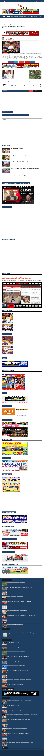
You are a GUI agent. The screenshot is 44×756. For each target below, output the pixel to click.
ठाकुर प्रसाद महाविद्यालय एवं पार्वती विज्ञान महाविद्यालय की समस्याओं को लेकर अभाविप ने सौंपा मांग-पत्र (21, 592)
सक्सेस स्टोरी (21, 16)
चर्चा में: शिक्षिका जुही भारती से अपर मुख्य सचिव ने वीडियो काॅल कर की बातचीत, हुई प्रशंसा (20, 742)
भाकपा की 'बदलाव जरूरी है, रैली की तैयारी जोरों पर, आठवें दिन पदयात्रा (21, 161)
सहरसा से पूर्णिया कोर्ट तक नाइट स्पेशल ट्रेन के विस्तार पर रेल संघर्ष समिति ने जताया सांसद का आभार (21, 615)
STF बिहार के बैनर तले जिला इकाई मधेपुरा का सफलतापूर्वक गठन (16, 647)
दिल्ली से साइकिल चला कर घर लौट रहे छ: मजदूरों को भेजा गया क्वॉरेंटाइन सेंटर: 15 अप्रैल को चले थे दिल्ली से (22, 714)
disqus (35, 90)
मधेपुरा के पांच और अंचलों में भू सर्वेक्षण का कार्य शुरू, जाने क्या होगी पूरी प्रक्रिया (18, 719)
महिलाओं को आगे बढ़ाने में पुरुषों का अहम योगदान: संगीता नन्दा (21, 81)
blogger (31, 90)
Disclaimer (11, 753)
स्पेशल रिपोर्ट (16, 16)
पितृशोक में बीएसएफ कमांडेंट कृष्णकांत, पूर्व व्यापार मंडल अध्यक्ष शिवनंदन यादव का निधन (19, 587)
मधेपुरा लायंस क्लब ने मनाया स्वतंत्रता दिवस (17, 148)
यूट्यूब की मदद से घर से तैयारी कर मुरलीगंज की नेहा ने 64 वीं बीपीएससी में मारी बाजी (19, 700)
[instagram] (41, 1)
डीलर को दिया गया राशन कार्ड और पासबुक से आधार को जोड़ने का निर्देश (17, 728)
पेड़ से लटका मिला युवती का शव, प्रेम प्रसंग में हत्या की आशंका (34, 81)
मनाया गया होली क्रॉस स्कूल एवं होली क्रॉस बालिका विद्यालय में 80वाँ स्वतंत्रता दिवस (19, 601)
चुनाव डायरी (4, 19)
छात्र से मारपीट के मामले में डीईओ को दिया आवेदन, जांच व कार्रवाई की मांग (17, 670)
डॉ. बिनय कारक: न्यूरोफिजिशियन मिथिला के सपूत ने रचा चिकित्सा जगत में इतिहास (18, 710)
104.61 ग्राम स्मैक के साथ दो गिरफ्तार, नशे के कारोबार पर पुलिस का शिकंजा (18, 656)
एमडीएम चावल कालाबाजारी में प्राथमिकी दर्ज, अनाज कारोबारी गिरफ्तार (17, 610)
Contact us (11, 1)
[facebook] (36, 1)
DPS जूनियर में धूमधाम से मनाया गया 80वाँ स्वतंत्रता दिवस (19, 155)
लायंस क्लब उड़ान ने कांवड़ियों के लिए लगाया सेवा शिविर (15, 596)
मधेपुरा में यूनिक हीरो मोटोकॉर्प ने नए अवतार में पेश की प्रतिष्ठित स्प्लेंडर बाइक (18, 733)
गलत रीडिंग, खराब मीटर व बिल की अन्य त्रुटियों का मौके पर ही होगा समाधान (18, 606)
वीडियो (12, 16)
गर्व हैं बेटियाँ (35, 16)
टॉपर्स (28, 16)
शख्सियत (25, 16)
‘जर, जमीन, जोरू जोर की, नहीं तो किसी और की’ (14, 642)
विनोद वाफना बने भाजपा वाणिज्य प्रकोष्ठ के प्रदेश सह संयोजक (16, 665)
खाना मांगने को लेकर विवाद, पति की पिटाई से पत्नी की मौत (15, 624)
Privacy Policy (6, 753)
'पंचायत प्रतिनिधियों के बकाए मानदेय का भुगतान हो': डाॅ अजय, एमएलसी (7, 81)
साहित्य (32, 16)
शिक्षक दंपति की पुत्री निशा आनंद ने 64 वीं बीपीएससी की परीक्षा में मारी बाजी (17, 738)
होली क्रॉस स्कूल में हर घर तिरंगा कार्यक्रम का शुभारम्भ (18, 175)
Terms (3, 753)
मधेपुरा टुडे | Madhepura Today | (9, 632)
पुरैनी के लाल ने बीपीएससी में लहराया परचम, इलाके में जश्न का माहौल (16, 724)
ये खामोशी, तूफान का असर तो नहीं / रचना (13, 632)
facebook (39, 90)
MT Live (8, 16)
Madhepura (7, 24)
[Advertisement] (22, 502)
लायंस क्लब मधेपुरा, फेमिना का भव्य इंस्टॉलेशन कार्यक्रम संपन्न (16, 620)
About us (6, 1)
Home (3, 1)
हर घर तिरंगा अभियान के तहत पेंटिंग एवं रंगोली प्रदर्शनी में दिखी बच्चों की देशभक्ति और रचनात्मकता (25, 168)
